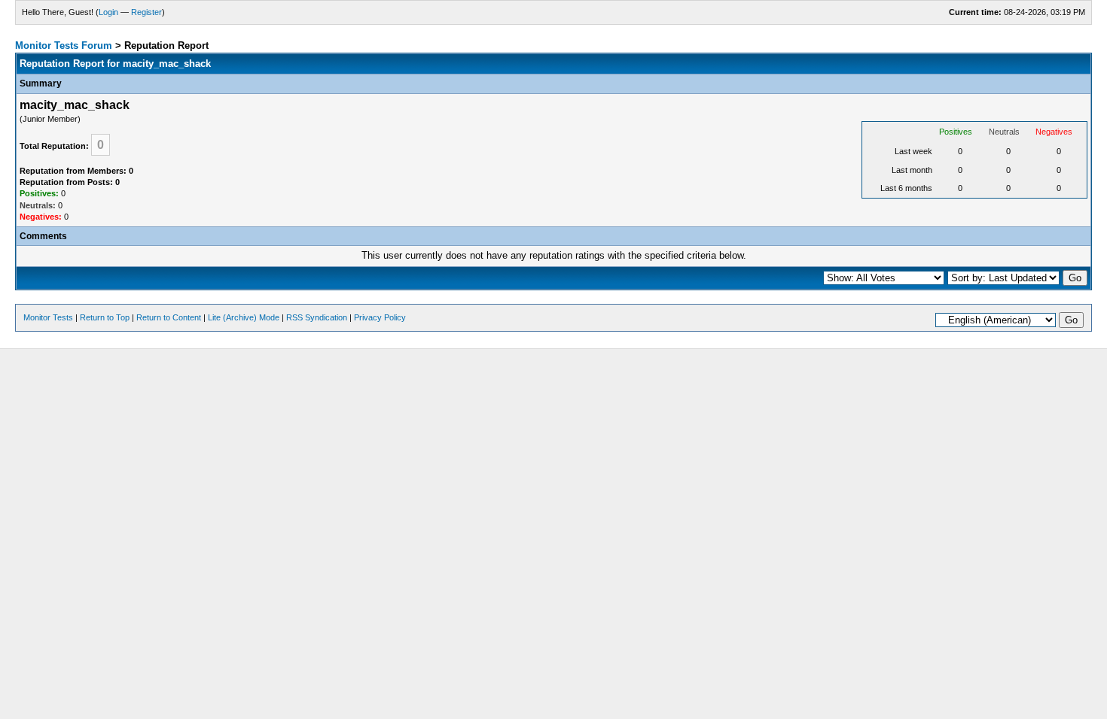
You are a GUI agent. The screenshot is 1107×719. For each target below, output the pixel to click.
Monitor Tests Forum (63, 45)
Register (146, 12)
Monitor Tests (48, 317)
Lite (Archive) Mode (243, 317)
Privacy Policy (380, 317)
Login (108, 12)
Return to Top (105, 317)
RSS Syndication (316, 317)
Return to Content (168, 317)
